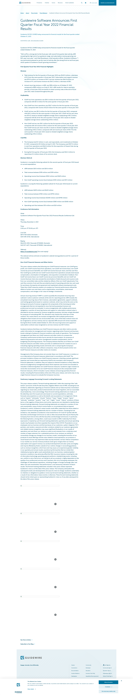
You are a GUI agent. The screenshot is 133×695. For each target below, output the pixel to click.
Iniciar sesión (94, 3)
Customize (107, 686)
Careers (73, 665)
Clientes (47, 3)
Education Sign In (107, 670)
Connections (74, 668)
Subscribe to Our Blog (27, 644)
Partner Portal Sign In (107, 676)
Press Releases (43, 13)
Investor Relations (75, 673)
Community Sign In (107, 668)
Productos (39, 3)
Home (22, 13)
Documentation (75, 670)
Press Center (34, 13)
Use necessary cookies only (108, 691)
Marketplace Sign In (107, 673)
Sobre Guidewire (69, 3)
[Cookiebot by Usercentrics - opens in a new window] (18, 692)
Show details (31, 689)
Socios (53, 3)
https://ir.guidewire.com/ (29, 251)
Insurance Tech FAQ (90, 673)
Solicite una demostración (107, 3)
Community (88, 665)
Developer (88, 668)
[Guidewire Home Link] (31, 657)
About (27, 13)
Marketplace (74, 676)
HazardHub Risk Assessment (92, 676)
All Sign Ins (107, 665)
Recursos (60, 3)
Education (88, 670)
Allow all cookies (108, 682)
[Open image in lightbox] (50, 496)
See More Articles (26, 640)
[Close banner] (121, 680)
